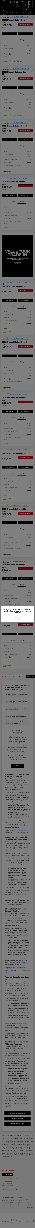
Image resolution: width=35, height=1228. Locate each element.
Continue (17, 618)
